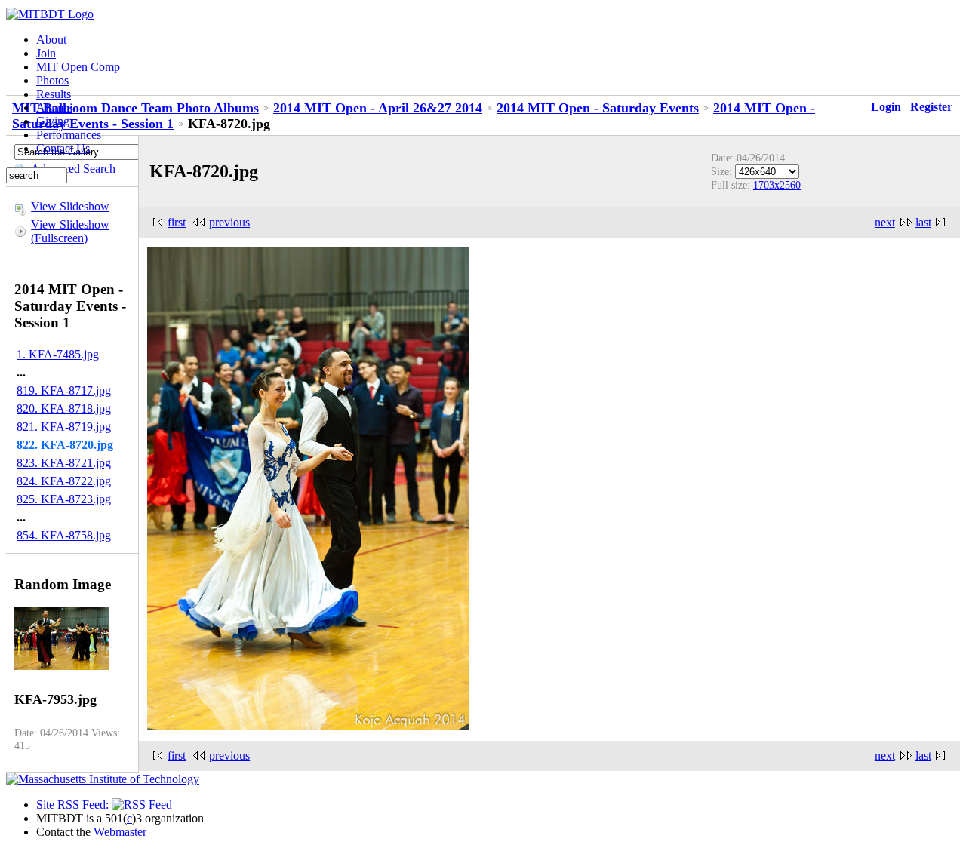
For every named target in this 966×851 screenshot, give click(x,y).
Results (53, 94)
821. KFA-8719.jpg (64, 426)
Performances (68, 134)
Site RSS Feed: (74, 804)
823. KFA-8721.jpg (64, 462)
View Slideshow (70, 206)
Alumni (54, 107)
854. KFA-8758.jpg (64, 535)
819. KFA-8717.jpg (64, 390)
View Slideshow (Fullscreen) (70, 231)
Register (931, 106)
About (51, 39)
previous (229, 222)
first (177, 222)
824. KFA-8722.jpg (64, 481)
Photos (52, 80)
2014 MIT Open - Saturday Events (598, 107)
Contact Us (63, 148)
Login (886, 106)
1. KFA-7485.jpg (58, 354)
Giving (52, 121)
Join (46, 53)
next (885, 222)
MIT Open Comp (78, 66)
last (923, 222)
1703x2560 (777, 185)
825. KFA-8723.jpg (64, 499)
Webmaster (120, 831)
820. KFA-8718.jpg (64, 408)
